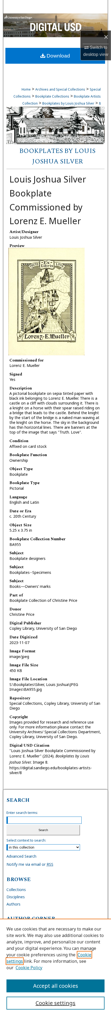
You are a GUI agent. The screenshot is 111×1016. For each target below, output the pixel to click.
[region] (55, 967)
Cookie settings (55, 1003)
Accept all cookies (55, 985)
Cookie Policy (29, 968)
